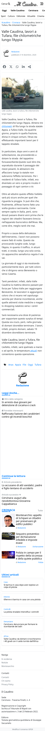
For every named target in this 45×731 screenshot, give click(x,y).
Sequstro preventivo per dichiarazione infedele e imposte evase (27, 538)
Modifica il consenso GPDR (22, 729)
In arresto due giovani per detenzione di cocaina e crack (19, 404)
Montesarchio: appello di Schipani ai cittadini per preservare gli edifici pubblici (29, 520)
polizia (40, 562)
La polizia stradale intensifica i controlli (21, 612)
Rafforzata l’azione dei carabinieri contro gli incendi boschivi (21, 415)
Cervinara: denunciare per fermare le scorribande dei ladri (20, 625)
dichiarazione (38, 547)
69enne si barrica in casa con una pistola (22, 599)
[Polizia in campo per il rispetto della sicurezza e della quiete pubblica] (8, 554)
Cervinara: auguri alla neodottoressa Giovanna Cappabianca (16, 500)
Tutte (40, 510)
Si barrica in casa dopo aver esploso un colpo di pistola (21, 586)
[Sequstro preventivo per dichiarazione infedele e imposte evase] (8, 535)
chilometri (7, 126)
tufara (38, 364)
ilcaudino (6, 22)
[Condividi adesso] (29, 67)
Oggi (30, 364)
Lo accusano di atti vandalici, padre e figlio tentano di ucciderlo (22, 487)
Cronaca (16, 22)
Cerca (5, 3)
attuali (33, 350)
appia (18, 364)
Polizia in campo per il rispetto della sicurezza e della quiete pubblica (29, 555)
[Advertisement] (22, 448)
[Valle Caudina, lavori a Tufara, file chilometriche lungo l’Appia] (4, 67)
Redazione (22, 528)
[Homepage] (25, 3)
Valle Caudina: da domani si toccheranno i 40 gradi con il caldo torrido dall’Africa (22, 640)
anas (10, 364)
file (24, 364)
